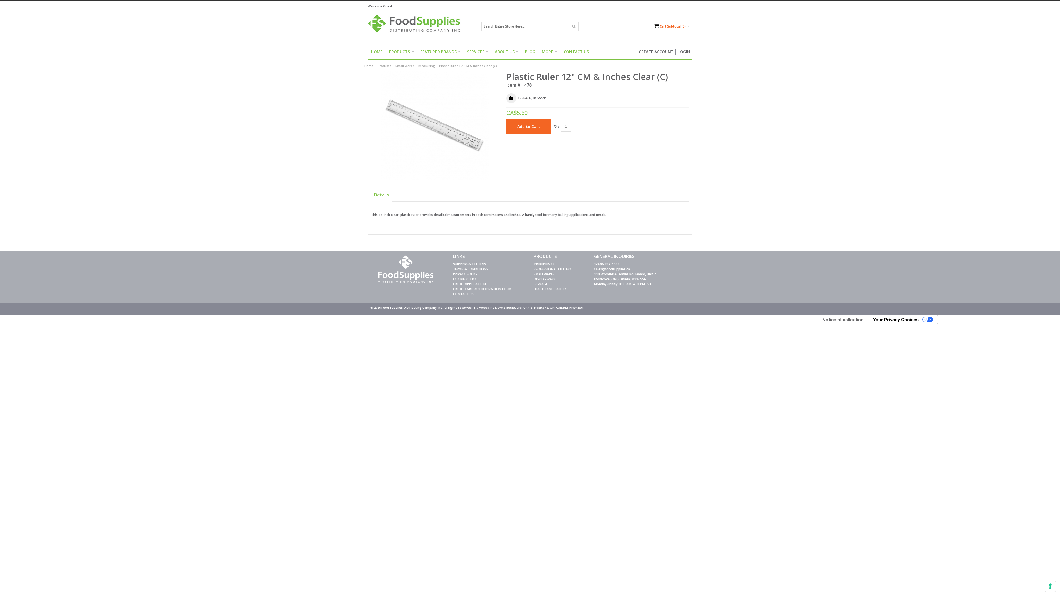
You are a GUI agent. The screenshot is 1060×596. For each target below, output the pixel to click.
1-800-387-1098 (606, 264)
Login (684, 51)
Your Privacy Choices (896, 319)
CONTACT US (463, 294)
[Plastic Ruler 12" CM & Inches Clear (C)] (435, 73)
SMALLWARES (544, 274)
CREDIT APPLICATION (469, 284)
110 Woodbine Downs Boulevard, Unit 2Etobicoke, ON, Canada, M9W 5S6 (625, 276)
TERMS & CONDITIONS (470, 269)
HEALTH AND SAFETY (550, 289)
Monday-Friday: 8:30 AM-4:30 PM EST (622, 284)
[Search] (574, 26)
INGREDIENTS (544, 264)
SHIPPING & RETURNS (469, 264)
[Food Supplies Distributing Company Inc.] (416, 26)
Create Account (656, 51)
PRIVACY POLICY (465, 274)
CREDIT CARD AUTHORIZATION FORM (482, 289)
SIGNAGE (541, 284)
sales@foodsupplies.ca (612, 269)
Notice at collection (843, 319)
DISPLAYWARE (544, 279)
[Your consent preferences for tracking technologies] (1050, 586)
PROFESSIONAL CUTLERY (553, 269)
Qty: (557, 126)
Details (381, 195)
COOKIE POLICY (465, 279)
